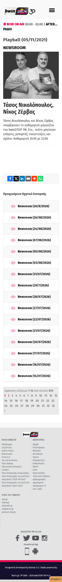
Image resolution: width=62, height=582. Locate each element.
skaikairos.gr (8, 509)
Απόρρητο (55, 579)
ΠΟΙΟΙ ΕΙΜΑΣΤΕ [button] (9, 440)
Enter (35, 470)
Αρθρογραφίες (39, 479)
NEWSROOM (14, 47)
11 (46, 395)
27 (22, 406)
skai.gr (5, 499)
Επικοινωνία (7, 454)
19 (31, 401)
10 (40, 395)
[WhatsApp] (40, 178)
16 (16, 401)
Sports (36, 457)
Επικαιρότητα (39, 460)
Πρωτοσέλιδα (39, 473)
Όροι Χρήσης (7, 463)
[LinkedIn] (22, 178)
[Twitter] (16, 178)
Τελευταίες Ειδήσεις (41, 476)
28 (27, 406)
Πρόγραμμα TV (39, 485)
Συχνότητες (7, 447)
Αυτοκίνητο (38, 454)
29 (32, 406)
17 (21, 401)
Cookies (5, 470)
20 (37, 401)
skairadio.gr (7, 505)
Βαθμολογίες (39, 463)
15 (11, 401)
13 (56, 395)
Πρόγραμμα (7, 444)
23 (53, 401)
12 (50, 395)
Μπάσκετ (37, 450)
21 (42, 401)
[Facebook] (10, 178)
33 (53, 406)
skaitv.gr (5, 502)
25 (11, 406)
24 (5, 406)
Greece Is (6, 457)
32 (48, 406)
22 (47, 401)
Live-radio (37, 489)
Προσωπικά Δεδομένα (11, 466)
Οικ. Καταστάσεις (9, 460)
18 (26, 401)
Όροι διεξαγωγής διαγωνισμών (15, 473)
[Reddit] (34, 178)
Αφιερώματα (38, 482)
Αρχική (35, 444)
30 (38, 406)
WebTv (35, 466)
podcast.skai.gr (9, 512)
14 (5, 401)
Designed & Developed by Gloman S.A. (22, 567)
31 (43, 406)
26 (16, 406)
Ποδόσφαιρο (39, 447)
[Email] (28, 178)
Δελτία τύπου (8, 450)
